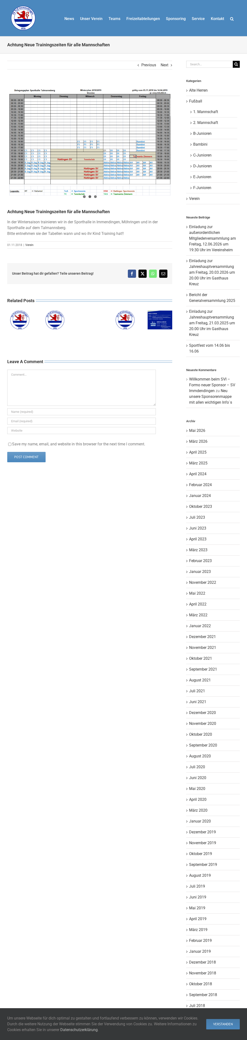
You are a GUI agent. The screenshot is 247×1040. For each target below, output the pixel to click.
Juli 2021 (197, 691)
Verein (29, 245)
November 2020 (202, 723)
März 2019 (198, 929)
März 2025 (198, 463)
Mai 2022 (197, 593)
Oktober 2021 (200, 658)
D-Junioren (202, 166)
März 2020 (198, 810)
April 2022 (197, 604)
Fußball (195, 101)
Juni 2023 (197, 528)
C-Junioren (202, 155)
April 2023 (197, 539)
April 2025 (197, 452)
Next (164, 65)
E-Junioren (202, 177)
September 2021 (203, 669)
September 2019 (203, 864)
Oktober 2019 (200, 853)
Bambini (200, 144)
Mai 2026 (197, 430)
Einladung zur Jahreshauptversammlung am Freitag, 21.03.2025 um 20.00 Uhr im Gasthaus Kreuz (212, 323)
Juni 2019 (197, 897)
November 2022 (202, 582)
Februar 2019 (200, 940)
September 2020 (203, 745)
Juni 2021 (197, 702)
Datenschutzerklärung (79, 1029)
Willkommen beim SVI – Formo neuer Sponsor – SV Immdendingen (212, 385)
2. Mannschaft (205, 122)
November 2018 (202, 973)
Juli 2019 (197, 886)
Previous (148, 65)
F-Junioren (202, 187)
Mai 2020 (197, 788)
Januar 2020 (200, 821)
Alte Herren (198, 90)
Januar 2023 (200, 571)
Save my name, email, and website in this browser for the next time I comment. (78, 444)
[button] (232, 18)
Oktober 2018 (200, 984)
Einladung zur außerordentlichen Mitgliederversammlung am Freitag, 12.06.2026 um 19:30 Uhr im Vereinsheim (212, 238)
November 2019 (202, 843)
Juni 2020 (197, 777)
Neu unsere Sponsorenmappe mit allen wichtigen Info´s (210, 396)
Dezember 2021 (202, 636)
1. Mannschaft (205, 111)
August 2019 (200, 875)
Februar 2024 (200, 485)
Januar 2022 (200, 626)
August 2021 (200, 680)
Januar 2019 (200, 951)
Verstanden (223, 1024)
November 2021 (202, 647)
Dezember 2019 (202, 832)
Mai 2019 (197, 908)
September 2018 (203, 994)
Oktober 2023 (200, 506)
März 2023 (198, 550)
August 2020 (200, 756)
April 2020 (197, 799)
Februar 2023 (200, 560)
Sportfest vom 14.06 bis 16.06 (160, 310)
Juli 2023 (197, 517)
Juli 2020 (197, 767)
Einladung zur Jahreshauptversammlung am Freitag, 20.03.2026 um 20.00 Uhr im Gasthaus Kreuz (212, 272)
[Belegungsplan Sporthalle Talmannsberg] (89, 140)
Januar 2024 (200, 495)
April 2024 (197, 474)
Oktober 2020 (200, 734)
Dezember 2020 (202, 712)
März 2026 (198, 441)
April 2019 (197, 919)
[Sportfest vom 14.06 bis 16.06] (160, 320)
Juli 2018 (197, 1005)
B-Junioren (202, 133)
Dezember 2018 (202, 962)
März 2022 (198, 615)
